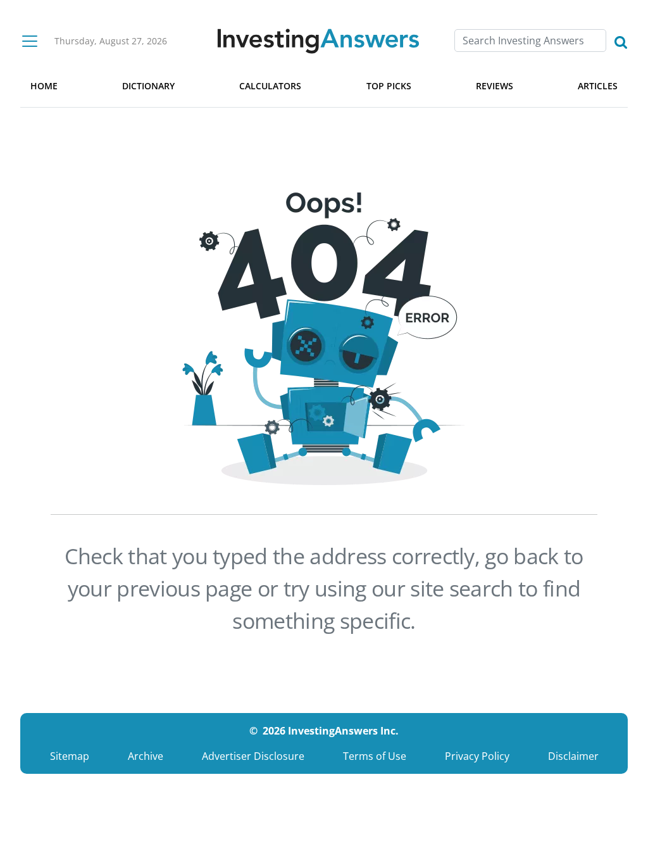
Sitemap (69, 756)
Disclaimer (573, 756)
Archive (145, 756)
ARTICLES (598, 86)
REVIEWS (494, 86)
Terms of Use (374, 756)
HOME (44, 86)
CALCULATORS (270, 86)
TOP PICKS (388, 86)
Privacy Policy (477, 756)
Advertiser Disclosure (253, 756)
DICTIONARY (148, 86)
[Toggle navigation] (29, 41)
